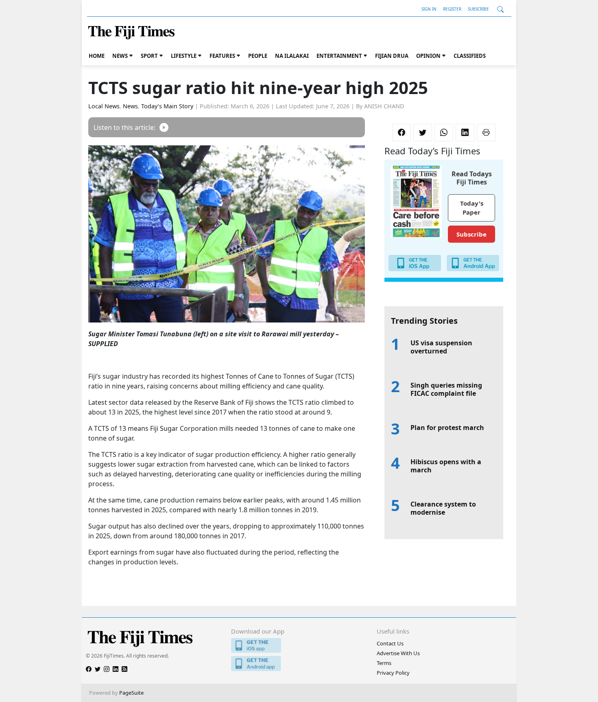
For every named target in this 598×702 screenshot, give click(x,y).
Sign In (428, 9)
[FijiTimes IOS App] (299, 645)
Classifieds (470, 55)
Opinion (428, 55)
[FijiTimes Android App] (299, 663)
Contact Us (390, 643)
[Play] (163, 127)
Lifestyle (183, 55)
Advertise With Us (398, 653)
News (120, 55)
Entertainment (339, 55)
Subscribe (478, 9)
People (257, 55)
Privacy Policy (393, 672)
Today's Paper (471, 208)
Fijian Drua (391, 55)
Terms (384, 663)
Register (452, 9)
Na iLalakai (292, 55)
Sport (149, 55)
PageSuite (131, 692)
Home (97, 55)
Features (222, 55)
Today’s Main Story (167, 106)
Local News (104, 106)
